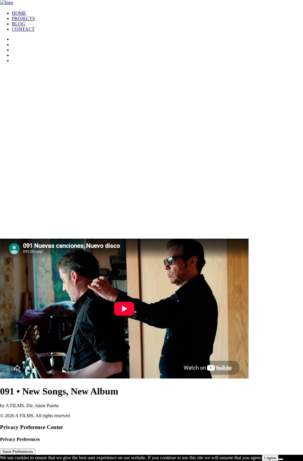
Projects (23, 18)
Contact (23, 29)
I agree (270, 458)
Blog (18, 23)
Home (19, 13)
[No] (280, 459)
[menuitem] (157, 13)
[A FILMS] (151, 3)
